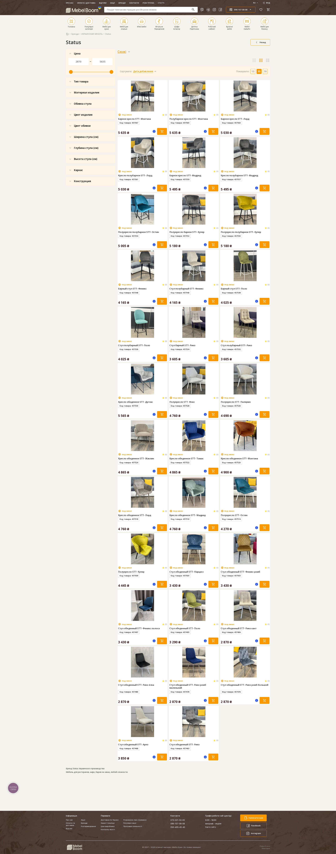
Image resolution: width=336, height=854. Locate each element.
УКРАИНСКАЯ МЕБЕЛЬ (92, 34)
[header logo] (83, 10)
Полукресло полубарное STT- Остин (138, 232)
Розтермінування (88, 826)
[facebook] (220, 9)
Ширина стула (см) (86, 136)
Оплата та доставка (70, 824)
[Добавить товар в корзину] (162, 131)
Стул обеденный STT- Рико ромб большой (244, 684)
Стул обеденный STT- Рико (184, 744)
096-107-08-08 (177, 823)
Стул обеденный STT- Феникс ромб (240, 571)
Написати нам (256, 817)
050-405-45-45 (177, 827)
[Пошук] (194, 9)
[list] (267, 51)
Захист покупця (107, 823)
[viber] (202, 9)
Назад (263, 42)
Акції (112, 3)
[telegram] (208, 9)
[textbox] (151, 9)
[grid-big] (254, 51)
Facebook (256, 825)
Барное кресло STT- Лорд (235, 118)
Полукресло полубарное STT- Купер (241, 232)
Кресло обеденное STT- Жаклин (136, 458)
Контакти (134, 3)
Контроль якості (108, 829)
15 (252, 71)
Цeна (77, 53)
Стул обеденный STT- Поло (184, 628)
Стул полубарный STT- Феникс (186, 288)
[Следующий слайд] (164, 96)
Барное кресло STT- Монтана (134, 118)
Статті (161, 3)
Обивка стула (82, 103)
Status (108, 34)
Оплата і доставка (86, 3)
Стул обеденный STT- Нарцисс (186, 571)
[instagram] (214, 9)
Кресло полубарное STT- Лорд (135, 175)
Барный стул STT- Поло (234, 288)
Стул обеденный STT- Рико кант (239, 628)
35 (259, 71)
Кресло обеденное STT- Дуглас (135, 401)
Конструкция (82, 181)
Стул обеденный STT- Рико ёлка (136, 684)
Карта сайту (210, 827)
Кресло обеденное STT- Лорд (134, 515)
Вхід (268, 3)
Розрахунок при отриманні (134, 820)
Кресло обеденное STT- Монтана (239, 458)
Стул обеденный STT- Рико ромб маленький (187, 686)
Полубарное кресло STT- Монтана (188, 118)
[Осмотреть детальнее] (142, 109)
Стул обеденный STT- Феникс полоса (139, 628)
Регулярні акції (129, 823)
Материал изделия (86, 92)
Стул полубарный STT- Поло (134, 345)
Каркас (78, 170)
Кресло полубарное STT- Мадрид (239, 175)
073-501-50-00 (177, 820)
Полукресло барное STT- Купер (186, 232)
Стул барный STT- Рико (182, 345)
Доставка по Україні (110, 820)
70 (265, 71)
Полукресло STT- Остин (234, 515)
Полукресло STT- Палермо (236, 401)
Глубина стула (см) (86, 148)
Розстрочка (148, 3)
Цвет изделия (83, 114)
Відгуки (102, 3)
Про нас (70, 3)
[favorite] (261, 9)
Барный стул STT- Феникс (132, 288)
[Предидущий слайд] (120, 96)
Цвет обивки (82, 125)
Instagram (256, 833)
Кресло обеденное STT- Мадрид (187, 515)
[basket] (268, 9)
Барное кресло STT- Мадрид (185, 175)
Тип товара (81, 81)
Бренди (122, 3)
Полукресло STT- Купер (131, 571)
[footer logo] (74, 847)
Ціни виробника (107, 826)
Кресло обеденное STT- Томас (186, 458)
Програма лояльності (132, 826)
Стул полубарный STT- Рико (236, 345)
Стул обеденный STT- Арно (133, 744)
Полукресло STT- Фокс (182, 401)
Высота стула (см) (85, 159)
